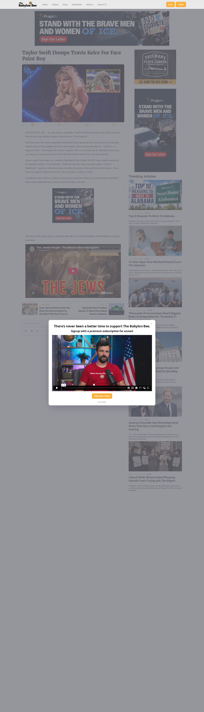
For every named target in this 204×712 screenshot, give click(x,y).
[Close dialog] (151, 324)
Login (181, 4)
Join (170, 4)
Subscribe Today (102, 396)
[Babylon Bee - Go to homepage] (28, 4)
